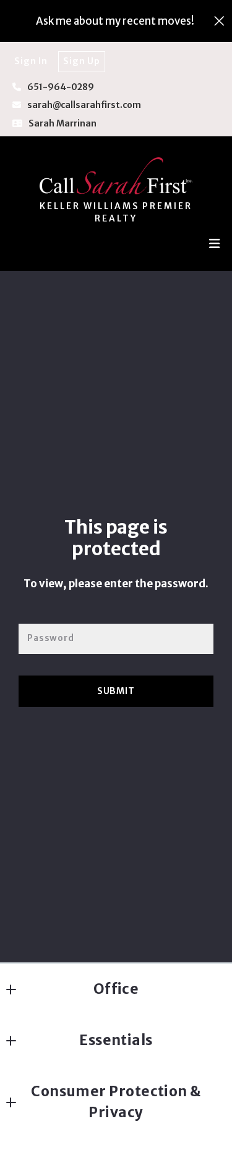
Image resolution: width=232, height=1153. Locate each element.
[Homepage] (116, 175)
